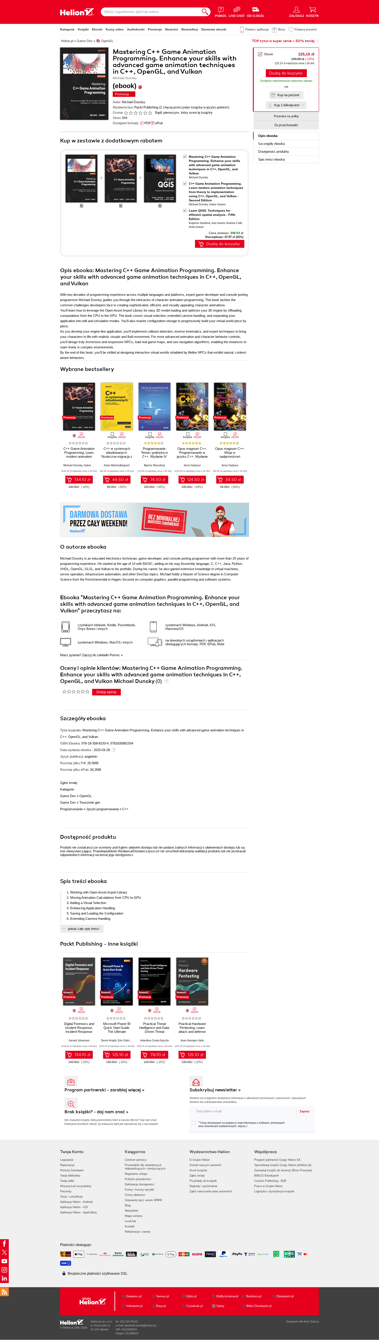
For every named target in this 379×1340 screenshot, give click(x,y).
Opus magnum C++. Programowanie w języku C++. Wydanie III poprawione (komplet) (192, 456)
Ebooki (97, 29)
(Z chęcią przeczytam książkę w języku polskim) (194, 107)
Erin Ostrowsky (126, 1040)
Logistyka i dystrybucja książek (274, 1191)
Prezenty (66, 1191)
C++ (125, 809)
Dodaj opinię (106, 692)
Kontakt (130, 1226)
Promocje (155, 29)
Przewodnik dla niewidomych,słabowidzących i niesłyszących (145, 1166)
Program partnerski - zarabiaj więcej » (104, 1090)
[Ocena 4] (140, 113)
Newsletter (131, 1210)
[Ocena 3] (136, 113)
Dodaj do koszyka (285, 73)
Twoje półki (67, 1180)
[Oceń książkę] (138, 112)
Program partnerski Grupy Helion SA (277, 1159)
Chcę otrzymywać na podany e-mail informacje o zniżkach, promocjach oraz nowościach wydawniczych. (241, 1124)
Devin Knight (108, 1040)
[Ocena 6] (150, 113)
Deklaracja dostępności (139, 1184)
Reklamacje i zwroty (137, 1231)
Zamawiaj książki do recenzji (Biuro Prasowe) (283, 1170)
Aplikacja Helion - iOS (74, 1207)
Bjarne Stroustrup (154, 465)
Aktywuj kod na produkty (75, 1186)
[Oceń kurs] (75, 691)
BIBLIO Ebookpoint (266, 1175)
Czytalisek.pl (194, 1306)
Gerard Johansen (79, 1040)
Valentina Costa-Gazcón (154, 1040)
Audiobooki (136, 29)
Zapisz (304, 1111)
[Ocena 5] (145, 113)
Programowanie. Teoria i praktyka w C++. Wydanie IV (154, 452)
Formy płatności (135, 1194)
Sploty (220, 1306)
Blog (128, 1205)
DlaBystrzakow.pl (227, 1296)
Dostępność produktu (273, 151)
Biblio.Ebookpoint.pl (259, 1306)
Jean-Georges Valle (192, 1040)
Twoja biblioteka (70, 1175)
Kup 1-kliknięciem (287, 105)
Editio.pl (191, 1296)
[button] (246, 405)
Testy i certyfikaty (71, 1196)
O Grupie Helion (200, 1159)
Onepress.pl (133, 1296)
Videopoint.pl (134, 1306)
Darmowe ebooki (213, 29)
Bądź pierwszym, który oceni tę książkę (183, 112)
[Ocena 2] (131, 113)
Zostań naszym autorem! (205, 1165)
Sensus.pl (162, 1296)
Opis (267, 136)
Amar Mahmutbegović (117, 465)
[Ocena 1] (126, 113)
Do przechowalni (286, 125)
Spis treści (271, 159)
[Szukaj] (205, 11)
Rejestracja (67, 1165)
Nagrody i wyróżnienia (203, 1186)
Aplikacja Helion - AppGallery (78, 1212)
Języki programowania (102, 809)
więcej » (243, 1126)
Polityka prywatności (138, 1179)
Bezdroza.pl (253, 1296)
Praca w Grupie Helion (268, 1186)
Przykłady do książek (203, 1180)
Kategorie (67, 29)
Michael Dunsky (133, 102)
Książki (83, 29)
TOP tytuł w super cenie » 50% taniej (283, 41)
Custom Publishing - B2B (270, 1180)
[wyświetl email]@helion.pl (140, 1325)
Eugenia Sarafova (199, 223)
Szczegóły (271, 143)
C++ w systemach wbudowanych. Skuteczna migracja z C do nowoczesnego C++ (116, 456)
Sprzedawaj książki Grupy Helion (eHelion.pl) (282, 1165)
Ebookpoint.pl (285, 1296)
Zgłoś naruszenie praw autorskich (211, 1191)
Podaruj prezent (306, 29)
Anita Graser (196, 227)
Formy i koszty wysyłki (139, 1189)
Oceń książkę (198, 1170)
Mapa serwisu (133, 1216)
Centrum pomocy (136, 1159)
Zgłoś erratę (68, 783)
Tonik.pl (314, 1321)
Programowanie (71, 809)
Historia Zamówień (72, 1170)
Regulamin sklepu (136, 1173)
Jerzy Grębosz (192, 465)
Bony (281, 29)
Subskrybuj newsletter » (215, 1090)
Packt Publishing (146, 107)
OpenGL (85, 796)
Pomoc (115, 655)
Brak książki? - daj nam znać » (96, 1112)
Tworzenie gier (89, 802)
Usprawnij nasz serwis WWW (143, 1200)
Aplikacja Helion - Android (76, 1202)
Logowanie (66, 1159)
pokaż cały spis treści (83, 929)
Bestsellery (189, 29)
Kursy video (115, 29)
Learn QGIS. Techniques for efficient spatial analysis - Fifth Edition (212, 215)
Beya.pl (161, 1306)
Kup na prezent (288, 95)
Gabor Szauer (217, 204)
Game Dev (68, 796)
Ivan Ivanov (218, 223)
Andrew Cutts (234, 223)
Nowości (171, 29)
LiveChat (130, 1221)
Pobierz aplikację (257, 29)
